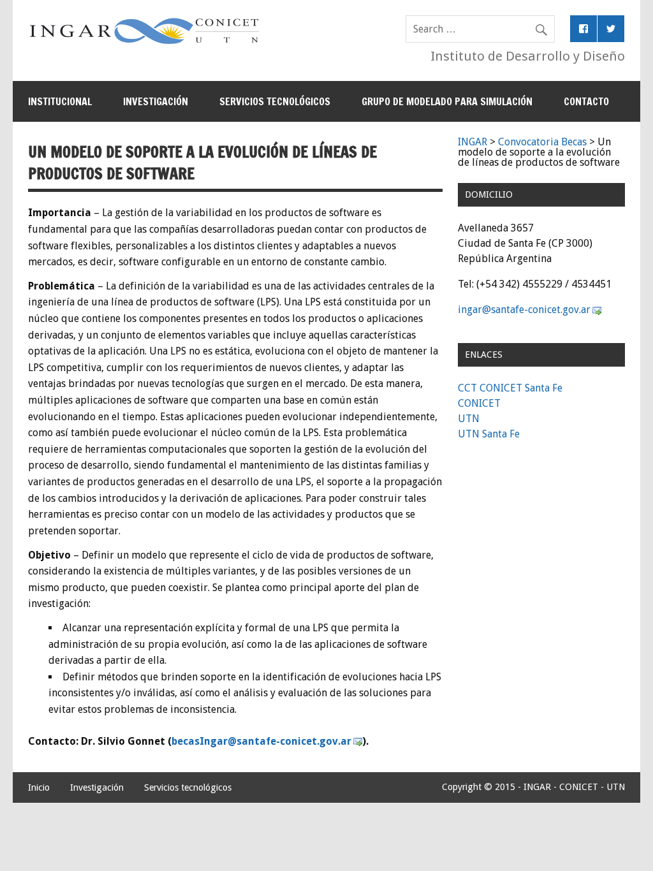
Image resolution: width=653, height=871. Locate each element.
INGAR (472, 142)
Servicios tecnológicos (274, 101)
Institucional (60, 101)
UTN (469, 419)
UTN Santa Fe (489, 434)
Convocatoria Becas (542, 142)
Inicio (39, 787)
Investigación (155, 101)
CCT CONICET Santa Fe (510, 388)
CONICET (479, 403)
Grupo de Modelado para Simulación (447, 101)
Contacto (586, 101)
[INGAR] (144, 44)
